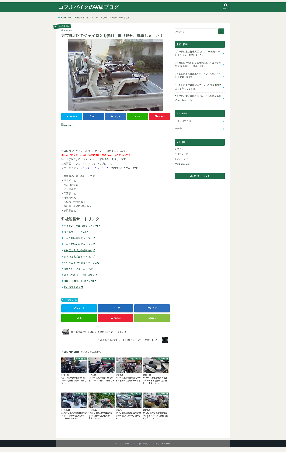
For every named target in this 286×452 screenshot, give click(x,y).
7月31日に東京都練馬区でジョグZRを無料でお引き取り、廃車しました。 (197, 53)
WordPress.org (182, 164)
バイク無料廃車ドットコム (78, 238)
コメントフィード (183, 159)
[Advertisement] (199, 199)
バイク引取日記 (70, 300)
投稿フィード (181, 154)
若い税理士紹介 (72, 287)
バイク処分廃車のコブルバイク (80, 226)
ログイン (179, 149)
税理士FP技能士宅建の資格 (78, 281)
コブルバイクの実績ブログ (89, 7)
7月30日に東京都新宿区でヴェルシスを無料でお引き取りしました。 (198, 87)
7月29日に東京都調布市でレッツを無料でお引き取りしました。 (198, 98)
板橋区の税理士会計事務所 (78, 250)
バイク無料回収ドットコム (78, 244)
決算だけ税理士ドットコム (78, 256)
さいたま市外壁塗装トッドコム (80, 262)
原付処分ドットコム (74, 232)
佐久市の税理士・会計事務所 (79, 275)
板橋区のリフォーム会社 (77, 268)
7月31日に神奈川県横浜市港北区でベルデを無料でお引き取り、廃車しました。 (198, 64)
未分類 (178, 128)
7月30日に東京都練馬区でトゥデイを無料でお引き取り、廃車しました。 (198, 75)
